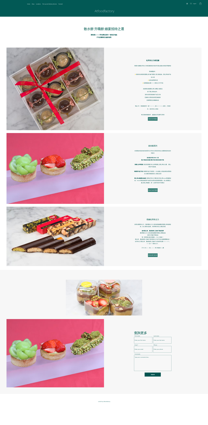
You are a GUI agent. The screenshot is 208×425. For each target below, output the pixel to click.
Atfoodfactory (104, 11)
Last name (156, 336)
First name (137, 336)
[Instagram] (187, 3)
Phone (155, 345)
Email (136, 345)
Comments (137, 354)
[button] (200, 3)
